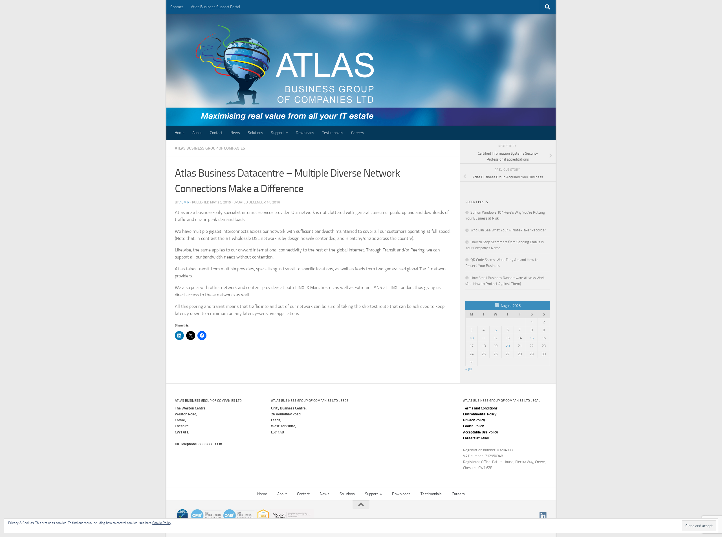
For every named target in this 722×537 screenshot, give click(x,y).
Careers (357, 132)
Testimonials (332, 132)
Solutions (255, 132)
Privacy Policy (474, 420)
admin (184, 202)
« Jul (468, 369)
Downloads (305, 132)
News (235, 132)
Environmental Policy (479, 414)
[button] (480, 432)
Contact (176, 7)
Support (277, 132)
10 (472, 338)
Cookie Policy (473, 426)
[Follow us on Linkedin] (543, 516)
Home (179, 132)
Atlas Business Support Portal (215, 7)
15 (532, 338)
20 (508, 346)
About (197, 132)
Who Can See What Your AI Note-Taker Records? (508, 230)
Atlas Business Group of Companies (210, 148)
